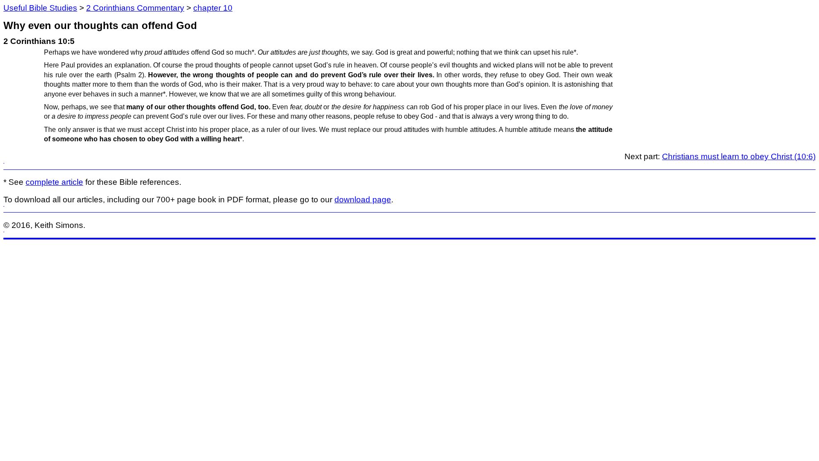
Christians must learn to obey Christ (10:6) (739, 156)
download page (362, 199)
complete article (54, 182)
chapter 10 (212, 7)
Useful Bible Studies (40, 7)
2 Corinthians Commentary (135, 7)
